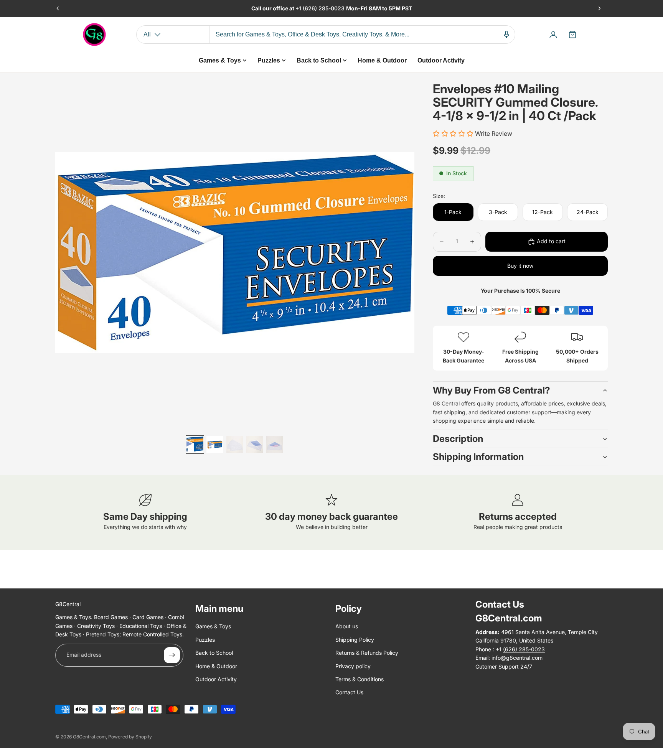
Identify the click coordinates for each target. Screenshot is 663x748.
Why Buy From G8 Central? (491, 390)
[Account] (553, 34)
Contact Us (349, 692)
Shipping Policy (354, 639)
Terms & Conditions (359, 679)
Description (458, 438)
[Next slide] (599, 8)
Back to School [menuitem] (319, 60)
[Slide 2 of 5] (214, 444)
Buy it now (520, 265)
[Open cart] (572, 34)
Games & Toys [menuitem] (220, 60)
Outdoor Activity (216, 679)
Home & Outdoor (216, 666)
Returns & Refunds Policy (366, 652)
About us (346, 626)
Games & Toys (213, 626)
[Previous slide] (57, 8)
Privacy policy (353, 666)
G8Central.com (89, 737)
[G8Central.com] (94, 34)
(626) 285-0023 (324, 8)
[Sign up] (172, 655)
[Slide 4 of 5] (254, 444)
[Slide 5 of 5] (274, 444)
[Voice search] (506, 34)
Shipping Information (478, 456)
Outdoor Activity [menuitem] (441, 60)
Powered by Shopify (130, 737)
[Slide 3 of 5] (234, 444)
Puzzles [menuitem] (268, 60)
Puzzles (205, 639)
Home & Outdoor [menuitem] (382, 60)
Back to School (214, 652)
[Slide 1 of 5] (194, 444)
